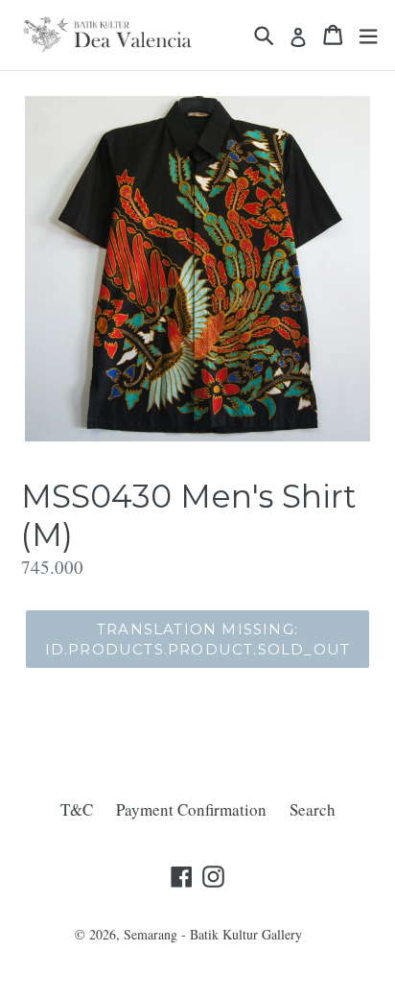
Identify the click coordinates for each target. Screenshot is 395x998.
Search (313, 809)
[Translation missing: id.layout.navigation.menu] (368, 35)
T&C (76, 809)
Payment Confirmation (191, 809)
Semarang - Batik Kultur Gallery (213, 934)
